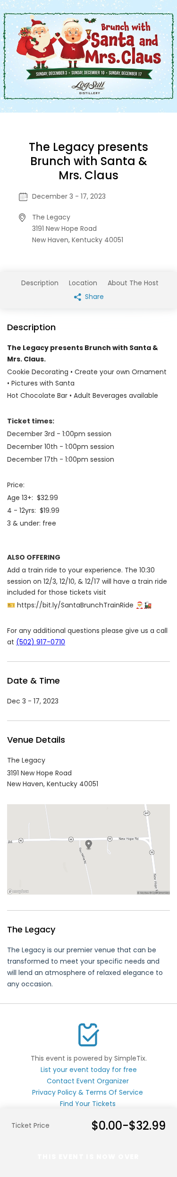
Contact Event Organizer (88, 1081)
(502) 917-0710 (40, 642)
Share (93, 296)
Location (83, 283)
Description (40, 283)
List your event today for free (89, 1069)
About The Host (133, 283)
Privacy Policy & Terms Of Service (87, 1092)
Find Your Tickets (88, 1103)
